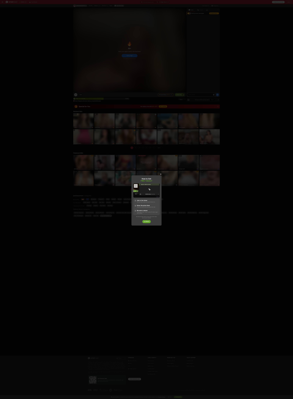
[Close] (161, 174)
